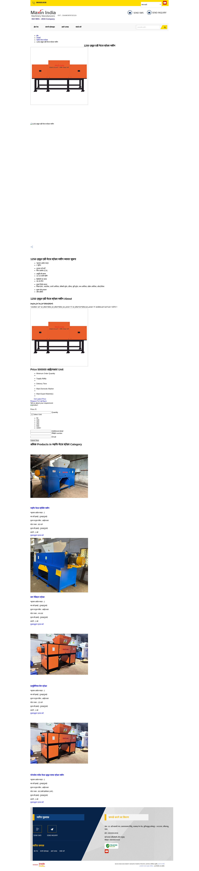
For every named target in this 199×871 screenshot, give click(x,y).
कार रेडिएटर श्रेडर (37, 597)
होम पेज (36, 27)
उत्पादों (38, 38)
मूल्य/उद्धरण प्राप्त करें (37, 535)
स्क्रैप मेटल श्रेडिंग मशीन (39, 508)
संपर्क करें (78, 27)
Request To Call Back (38, 401)
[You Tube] (165, 4)
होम (37, 36)
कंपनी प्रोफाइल (50, 27)
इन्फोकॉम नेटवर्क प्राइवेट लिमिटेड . (147, 866)
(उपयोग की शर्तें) (161, 864)
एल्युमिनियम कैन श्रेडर (38, 686)
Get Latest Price (39, 399)
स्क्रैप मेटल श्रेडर (42, 40)
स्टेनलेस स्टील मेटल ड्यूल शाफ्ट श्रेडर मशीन (47, 775)
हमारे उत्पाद (65, 27)
